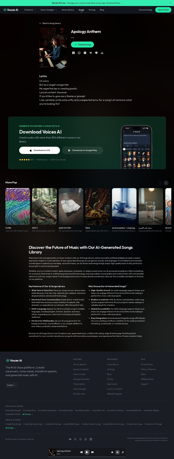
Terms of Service (148, 369)
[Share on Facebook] (73, 52)
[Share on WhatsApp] (79, 52)
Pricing (92, 9)
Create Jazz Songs (134, 424)
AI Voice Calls (79, 394)
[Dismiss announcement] (170, 3)
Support (144, 384)
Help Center (112, 384)
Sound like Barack (133, 410)
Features (28, 9)
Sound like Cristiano (115, 410)
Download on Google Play (84, 150)
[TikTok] (85, 439)
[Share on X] (85, 52)
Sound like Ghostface (47, 410)
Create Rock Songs (53, 424)
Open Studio (163, 10)
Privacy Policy (147, 364)
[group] (87, 457)
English (10, 385)
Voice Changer (47, 9)
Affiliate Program (114, 394)
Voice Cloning (79, 374)
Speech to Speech (81, 369)
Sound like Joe (98, 410)
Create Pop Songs (13, 424)
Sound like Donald (13, 410)
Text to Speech (79, 364)
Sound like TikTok (12, 414)
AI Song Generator (81, 379)
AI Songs (111, 369)
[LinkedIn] (90, 439)
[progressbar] (87, 457)
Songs (81, 9)
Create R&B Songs (71, 424)
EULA (143, 374)
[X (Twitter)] (75, 439)
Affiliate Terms (147, 379)
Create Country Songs (91, 424)
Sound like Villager (151, 410)
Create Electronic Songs (113, 424)
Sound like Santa (66, 410)
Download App (145, 10)
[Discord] (70, 439)
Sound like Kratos (82, 410)
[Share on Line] (96, 52)
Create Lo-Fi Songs (153, 424)
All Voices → (27, 414)
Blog (102, 9)
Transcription (79, 384)
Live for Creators (114, 389)
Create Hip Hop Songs (32, 424)
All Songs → (10, 428)
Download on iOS (42, 150)
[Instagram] (80, 439)
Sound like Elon (29, 410)
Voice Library (68, 9)
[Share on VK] (90, 52)
